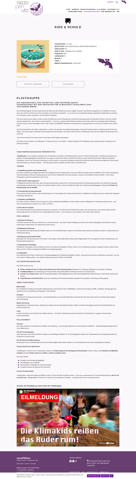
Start (68, 9)
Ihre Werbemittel (108, 11)
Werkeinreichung (75, 11)
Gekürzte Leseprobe (33, 84)
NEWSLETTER (74, 472)
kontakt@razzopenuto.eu (25, 472)
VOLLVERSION (68, 84)
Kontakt (110, 2)
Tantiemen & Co (113, 9)
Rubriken (75, 9)
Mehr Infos (105, 475)
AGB (83, 472)
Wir (118, 11)
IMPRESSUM (104, 472)
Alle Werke (101, 9)
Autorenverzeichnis (92, 11)
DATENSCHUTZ (92, 472)
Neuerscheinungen (87, 9)
